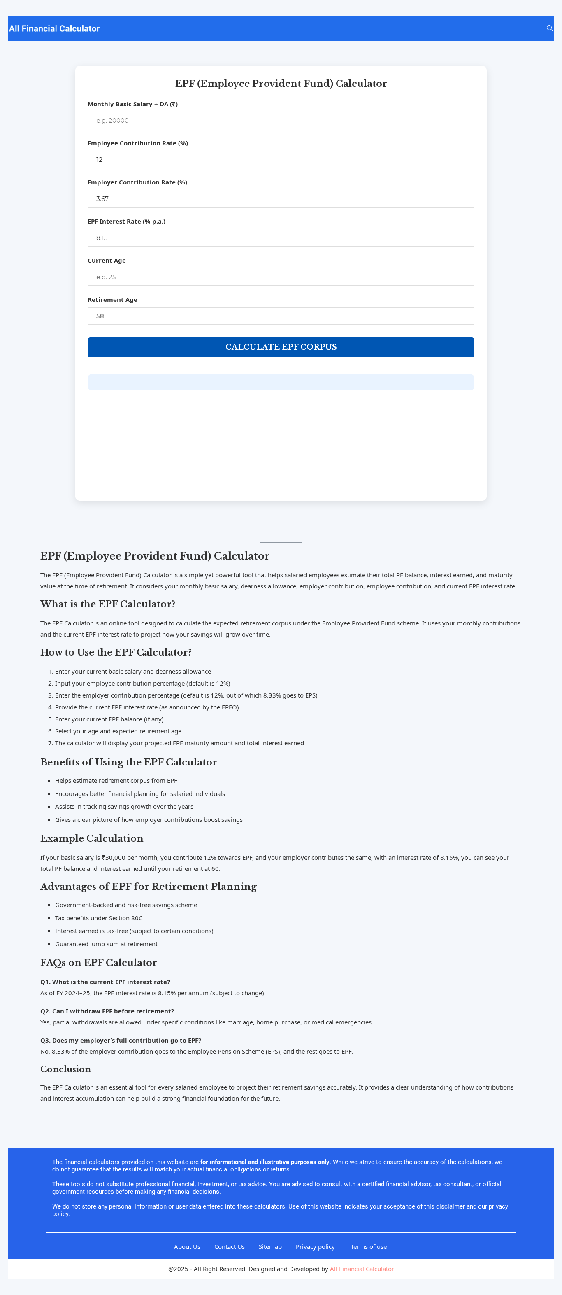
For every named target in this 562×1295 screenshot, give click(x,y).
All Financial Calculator (362, 1269)
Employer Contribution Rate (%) (137, 182)
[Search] (550, 29)
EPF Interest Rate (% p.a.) (126, 221)
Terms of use (369, 1246)
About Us (187, 1246)
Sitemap (270, 1246)
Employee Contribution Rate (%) (138, 143)
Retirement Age (112, 299)
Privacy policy (316, 1246)
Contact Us (229, 1246)
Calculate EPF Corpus (281, 347)
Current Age (107, 260)
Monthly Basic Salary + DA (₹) (133, 104)
